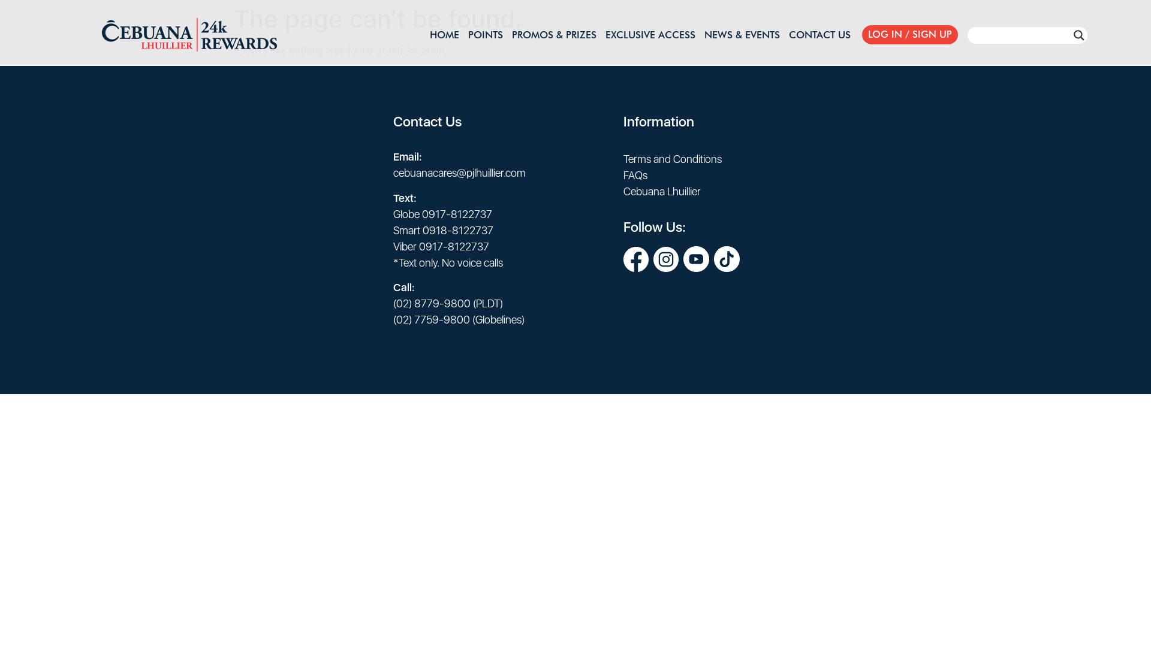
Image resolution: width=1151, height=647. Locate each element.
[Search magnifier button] (1079, 35)
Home (444, 35)
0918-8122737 (458, 230)
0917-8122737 (457, 214)
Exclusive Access (650, 35)
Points (485, 35)
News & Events (742, 35)
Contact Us (820, 35)
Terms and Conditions (672, 159)
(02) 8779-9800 (432, 303)
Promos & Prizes (554, 35)
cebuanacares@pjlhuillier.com (459, 173)
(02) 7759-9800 (431, 319)
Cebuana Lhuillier (662, 191)
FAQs (635, 175)
